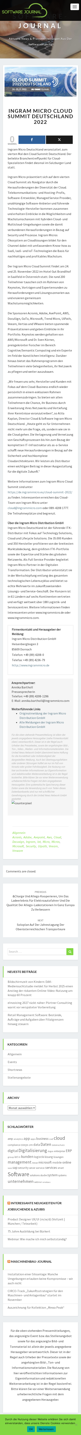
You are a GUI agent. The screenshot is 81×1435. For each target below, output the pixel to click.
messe (35, 1162)
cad (51, 1138)
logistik (39, 1157)
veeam (53, 846)
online (66, 1162)
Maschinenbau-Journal (31, 1261)
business (42, 1138)
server (32, 1168)
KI (19, 1157)
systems (62, 1175)
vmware (17, 851)
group (11, 1157)
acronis (16, 837)
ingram (30, 842)
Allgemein (18, 833)
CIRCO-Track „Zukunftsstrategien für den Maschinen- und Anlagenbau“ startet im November (35, 1295)
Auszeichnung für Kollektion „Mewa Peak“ (36, 1307)
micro (46, 842)
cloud (57, 837)
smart (61, 1168)
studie (43, 1175)
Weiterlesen (46, 1429)
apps (33, 1138)
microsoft (18, 846)
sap (15, 1167)
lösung (49, 1157)
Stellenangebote (19, 1077)
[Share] (31, 140)
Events (12, 1062)
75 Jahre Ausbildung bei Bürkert (29, 1231)
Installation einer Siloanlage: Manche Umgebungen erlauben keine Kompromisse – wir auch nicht (40, 1278)
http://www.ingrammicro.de (30, 665)
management (19, 1162)
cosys (24, 1145)
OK (31, 1429)
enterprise (59, 1151)
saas (10, 1168)
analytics (18, 1138)
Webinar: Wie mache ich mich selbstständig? (37, 1239)
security (31, 846)
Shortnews (15, 1070)
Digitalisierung (32, 1150)
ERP (69, 1150)
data (36, 1145)
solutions (35, 1175)
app (27, 1138)
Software (18, 1174)
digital (13, 1150)
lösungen (58, 1157)
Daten (45, 1144)
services (51, 1167)
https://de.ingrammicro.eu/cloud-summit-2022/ (40, 492)
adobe (27, 837)
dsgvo (50, 1151)
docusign (18, 842)
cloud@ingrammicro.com (25, 508)
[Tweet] (59, 140)
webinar (38, 1182)
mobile (57, 1162)
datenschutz (58, 1145)
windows (46, 1182)
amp (10, 1139)
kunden (27, 1156)
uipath (42, 846)
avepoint (39, 837)
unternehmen (21, 1181)
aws (49, 837)
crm (31, 1145)
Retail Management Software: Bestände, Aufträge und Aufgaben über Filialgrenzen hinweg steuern (36, 1019)
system (52, 1175)
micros (56, 842)
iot (39, 842)
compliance (14, 1145)
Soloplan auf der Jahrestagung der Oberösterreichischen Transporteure (40, 925)
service (40, 1168)
